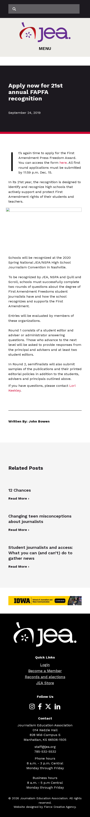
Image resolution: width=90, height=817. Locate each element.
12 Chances (19, 490)
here (63, 163)
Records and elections (45, 677)
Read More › (18, 498)
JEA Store (45, 683)
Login (45, 664)
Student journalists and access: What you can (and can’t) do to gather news (40, 553)
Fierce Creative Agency (60, 806)
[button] (45, 48)
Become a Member (45, 671)
